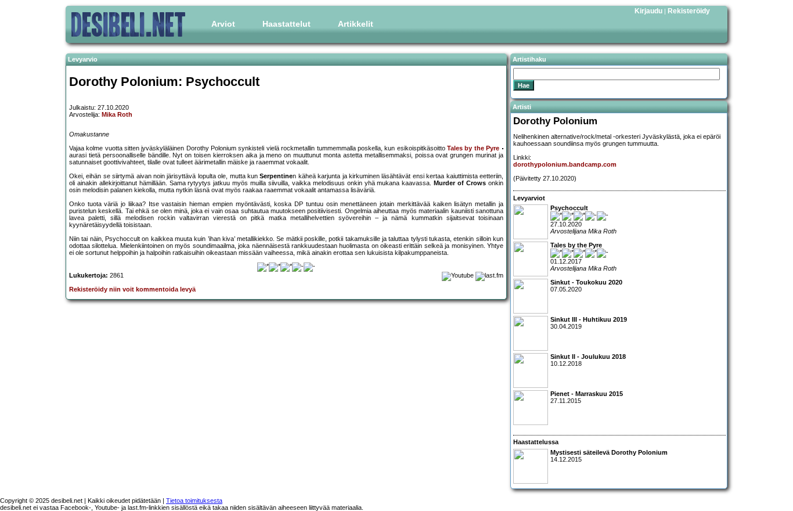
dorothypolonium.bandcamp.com (565, 164)
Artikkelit (355, 23)
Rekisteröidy (689, 11)
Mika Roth (117, 114)
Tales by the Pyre (473, 148)
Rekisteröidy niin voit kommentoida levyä (132, 289)
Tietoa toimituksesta (194, 500)
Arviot (223, 23)
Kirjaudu (648, 11)
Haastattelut (286, 23)
